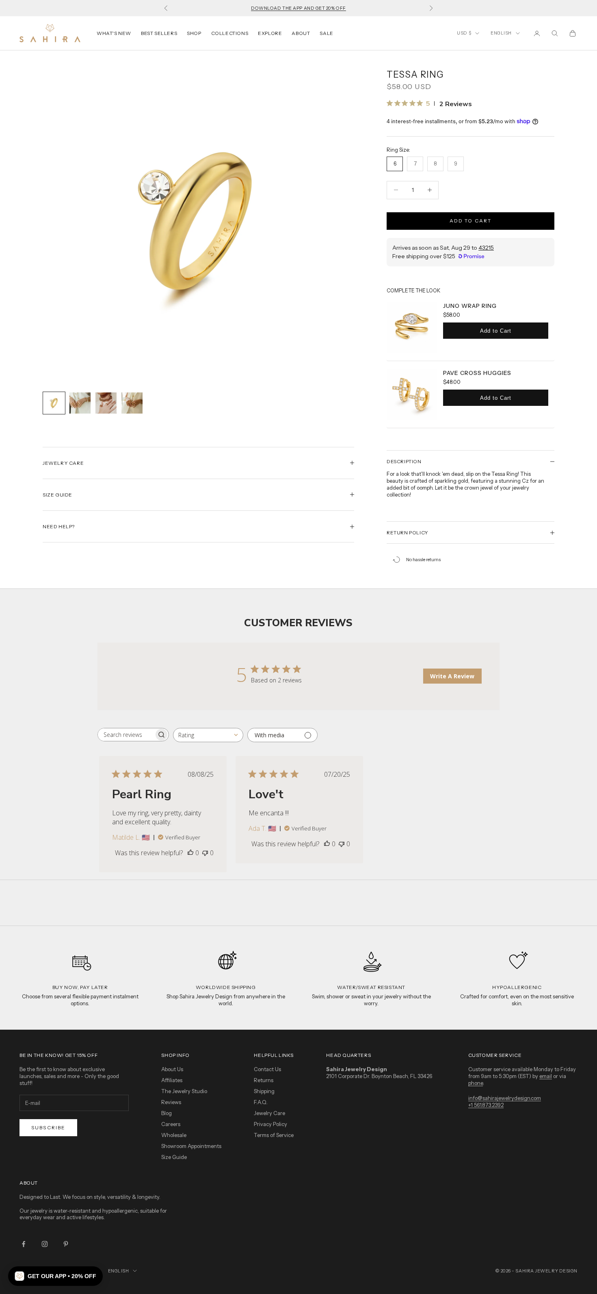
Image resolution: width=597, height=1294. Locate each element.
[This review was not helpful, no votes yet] (205, 852)
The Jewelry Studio (184, 1091)
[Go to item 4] (132, 403)
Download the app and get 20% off (298, 8)
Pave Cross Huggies (477, 373)
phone (475, 1083)
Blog (166, 1113)
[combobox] (208, 735)
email (545, 1076)
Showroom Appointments (191, 1146)
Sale (326, 33)
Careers (170, 1124)
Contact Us (267, 1069)
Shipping (264, 1091)
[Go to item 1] (54, 403)
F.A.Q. (261, 1102)
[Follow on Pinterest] (66, 1244)
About (301, 33)
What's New (114, 33)
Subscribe (48, 1127)
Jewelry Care (269, 1113)
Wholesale (173, 1135)
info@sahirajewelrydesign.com (504, 1098)
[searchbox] (126, 734)
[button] (55, 1276)
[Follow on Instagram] (45, 1244)
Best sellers (159, 33)
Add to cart (471, 221)
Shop (194, 33)
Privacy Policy (270, 1124)
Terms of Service (274, 1135)
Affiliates (171, 1080)
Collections (230, 33)
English (501, 33)
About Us (172, 1069)
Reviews (171, 1102)
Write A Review (452, 676)
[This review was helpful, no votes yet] (190, 852)
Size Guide (174, 1157)
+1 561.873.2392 (486, 1105)
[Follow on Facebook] (23, 1244)
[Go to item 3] (106, 403)
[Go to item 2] (80, 403)
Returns (263, 1080)
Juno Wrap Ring (470, 305)
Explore (270, 33)
